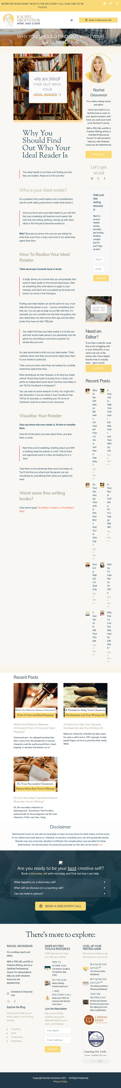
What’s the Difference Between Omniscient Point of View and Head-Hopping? (34, 728)
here (100, 844)
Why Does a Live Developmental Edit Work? (109, 630)
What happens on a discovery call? (35, 882)
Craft (60, 31)
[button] (71, 20)
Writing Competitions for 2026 (109, 578)
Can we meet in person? (28, 893)
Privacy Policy (60, 1081)
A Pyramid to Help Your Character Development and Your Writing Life (83, 726)
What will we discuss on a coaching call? (38, 888)
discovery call (39, 873)
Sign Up (101, 278)
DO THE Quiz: (59, 980)
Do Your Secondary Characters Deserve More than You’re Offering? (36, 799)
